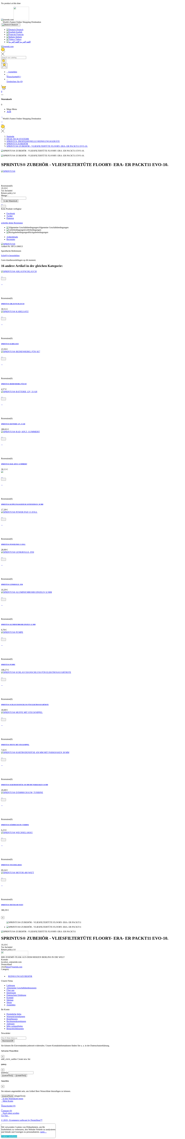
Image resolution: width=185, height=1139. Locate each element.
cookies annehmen (9, 1136)
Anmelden (11, 1005)
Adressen (10, 1024)
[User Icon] (4, 66)
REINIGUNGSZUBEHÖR (20, 976)
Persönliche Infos (14, 1014)
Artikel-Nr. (6, 246)
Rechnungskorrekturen (16, 1021)
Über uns (10, 990)
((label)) (4, 1072)
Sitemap (10, 1000)
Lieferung (11, 985)
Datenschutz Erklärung (16, 995)
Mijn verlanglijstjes (15, 1026)
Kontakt (10, 997)
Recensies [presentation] (11, 239)
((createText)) (21, 1076)
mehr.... (43, 1132)
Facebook (11, 213)
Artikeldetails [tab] (12, 237)
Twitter (10, 216)
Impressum (11, 993)
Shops (9, 1002)
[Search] (3, 61)
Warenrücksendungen (16, 1016)
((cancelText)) (7, 1076)
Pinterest (10, 218)
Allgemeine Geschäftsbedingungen (21, 988)
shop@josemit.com (14, 967)
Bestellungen (12, 1019)
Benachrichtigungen (15, 1028)
